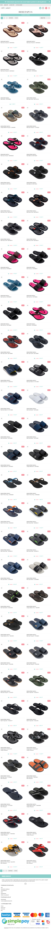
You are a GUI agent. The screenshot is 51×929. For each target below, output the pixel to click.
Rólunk (2, 906)
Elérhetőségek (3, 899)
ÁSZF (2, 892)
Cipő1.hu (47, 927)
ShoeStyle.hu (43, 927)
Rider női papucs (5, 41)
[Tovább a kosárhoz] (40, 8)
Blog (1, 910)
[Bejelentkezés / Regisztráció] (43, 8)
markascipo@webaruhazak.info (6, 900)
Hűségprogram (3, 893)
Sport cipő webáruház (31, 927)
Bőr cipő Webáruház (38, 927)
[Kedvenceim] (48, 922)
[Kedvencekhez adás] (2, 23)
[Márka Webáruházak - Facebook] (25, 884)
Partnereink (3, 908)
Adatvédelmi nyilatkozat (5, 889)
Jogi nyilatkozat (4, 890)
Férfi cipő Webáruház (17, 927)
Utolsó (15, 870)
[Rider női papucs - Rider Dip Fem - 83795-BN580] (12, 87)
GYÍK (1, 887)
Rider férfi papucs (31, 98)
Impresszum (3, 907)
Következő (10, 870)
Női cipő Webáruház (24, 927)
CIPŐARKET (5, 8)
